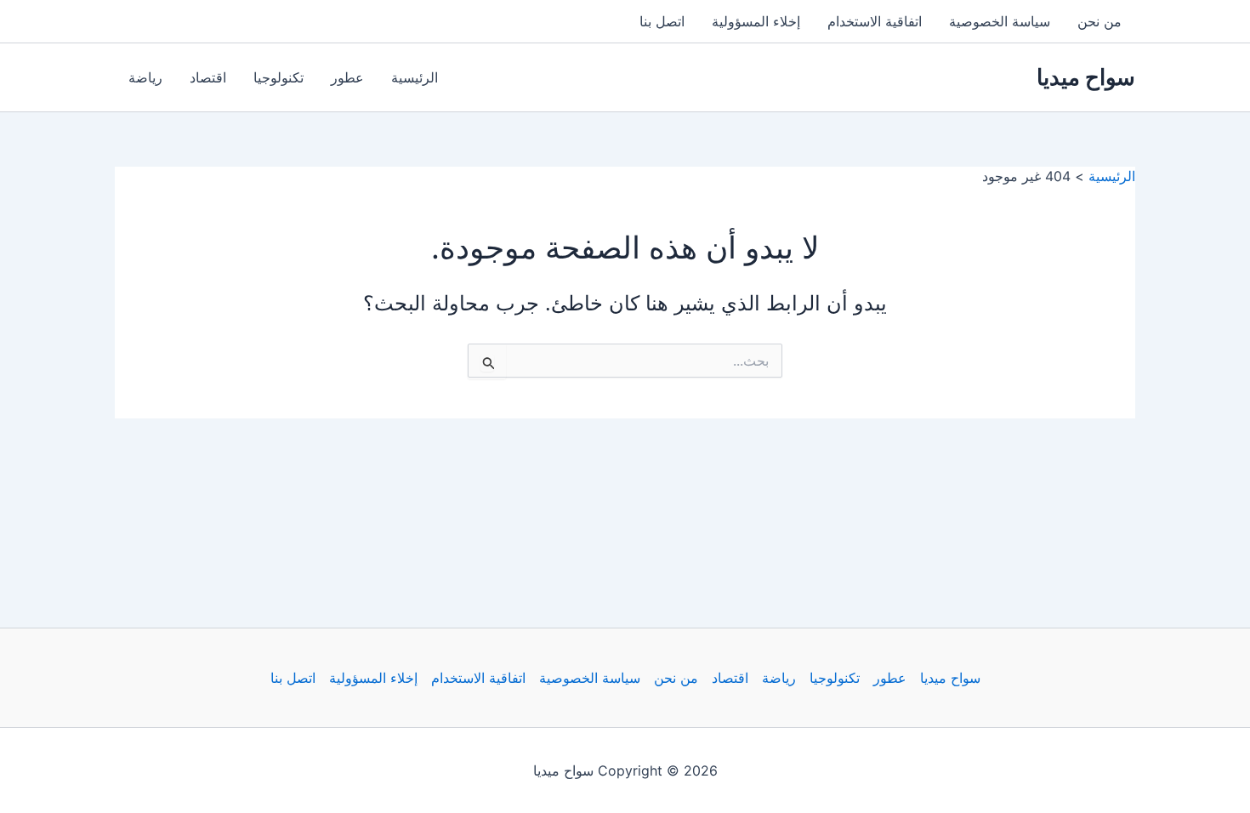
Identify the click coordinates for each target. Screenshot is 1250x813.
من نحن (1099, 21)
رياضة (145, 77)
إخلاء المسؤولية (756, 21)
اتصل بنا (662, 21)
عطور (347, 77)
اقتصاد (208, 77)
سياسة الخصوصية (999, 21)
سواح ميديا (1086, 77)
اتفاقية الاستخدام (874, 21)
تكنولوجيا (278, 77)
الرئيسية (414, 77)
